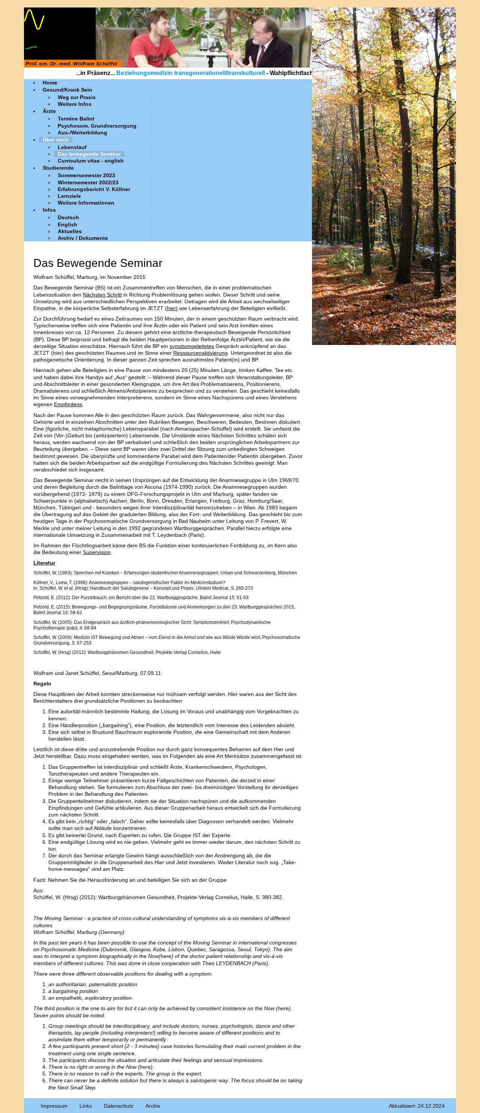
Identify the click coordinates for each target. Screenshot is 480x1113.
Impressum (54, 1106)
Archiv (153, 1106)
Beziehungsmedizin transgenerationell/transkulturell (161, 73)
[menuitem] (50, 83)
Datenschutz (119, 1106)
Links (86, 1106)
